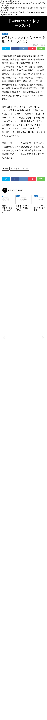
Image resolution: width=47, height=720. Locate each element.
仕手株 (5, 34)
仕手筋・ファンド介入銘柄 (20, 169)
